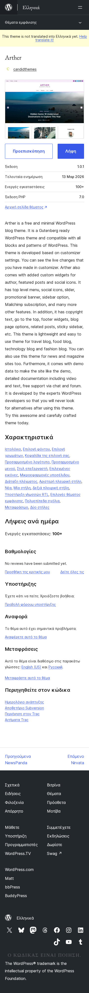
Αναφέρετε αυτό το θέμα (26, 637)
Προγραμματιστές (21, 844)
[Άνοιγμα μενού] (81, 7)
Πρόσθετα (56, 802)
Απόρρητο (14, 811)
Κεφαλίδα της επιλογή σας (47, 455)
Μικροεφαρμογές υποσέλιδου (44, 475)
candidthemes (25, 69)
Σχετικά (12, 784)
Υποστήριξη (15, 835)
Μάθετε (12, 827)
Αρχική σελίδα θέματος (24, 207)
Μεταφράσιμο (16, 507)
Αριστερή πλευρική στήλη (60, 481)
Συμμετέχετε (59, 827)
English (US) (31, 667)
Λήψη (70, 151)
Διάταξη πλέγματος (21, 481)
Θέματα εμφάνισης (21, 22)
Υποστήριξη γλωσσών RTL (26, 494)
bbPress (12, 887)
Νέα (8, 488)
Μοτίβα (54, 811)
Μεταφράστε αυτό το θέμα (27, 678)
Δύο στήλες (39, 507)
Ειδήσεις (13, 793)
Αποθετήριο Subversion (24, 708)
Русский (55, 667)
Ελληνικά (25, 918)
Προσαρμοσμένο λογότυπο (27, 462)
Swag (54, 853)
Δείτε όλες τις (72, 572)
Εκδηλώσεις (58, 835)
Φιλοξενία (14, 802)
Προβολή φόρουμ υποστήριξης (30, 604)
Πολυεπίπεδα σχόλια (42, 501)
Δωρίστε (54, 844)
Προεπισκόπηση (29, 151)
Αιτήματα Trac (16, 720)
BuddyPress (16, 895)
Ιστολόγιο (13, 449)
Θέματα (54, 793)
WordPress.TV (18, 853)
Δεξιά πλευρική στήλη (51, 488)
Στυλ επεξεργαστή (32, 468)
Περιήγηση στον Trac (22, 714)
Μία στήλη (22, 488)
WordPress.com (19, 869)
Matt (9, 878)
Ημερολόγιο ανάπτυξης (24, 702)
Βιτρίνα (53, 784)
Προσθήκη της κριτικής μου (27, 572)
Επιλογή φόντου (36, 449)
